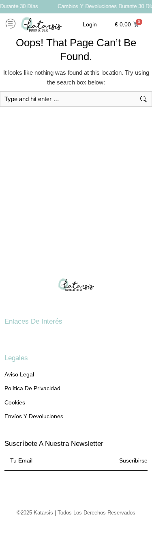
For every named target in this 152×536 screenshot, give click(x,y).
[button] (10, 24)
